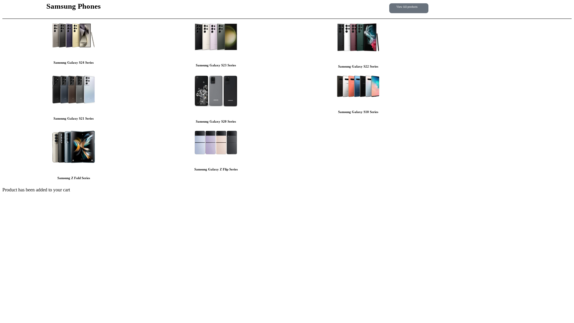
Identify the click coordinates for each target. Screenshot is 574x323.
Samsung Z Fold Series (73, 178)
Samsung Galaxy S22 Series (358, 66)
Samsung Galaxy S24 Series (74, 62)
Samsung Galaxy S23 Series (216, 65)
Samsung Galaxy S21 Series (74, 118)
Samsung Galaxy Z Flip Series (216, 169)
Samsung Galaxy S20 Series (216, 121)
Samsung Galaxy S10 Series (358, 112)
